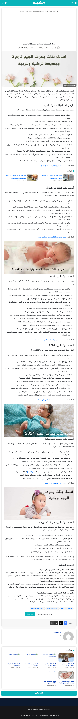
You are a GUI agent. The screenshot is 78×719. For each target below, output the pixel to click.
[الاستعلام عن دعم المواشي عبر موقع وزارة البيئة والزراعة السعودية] (32, 177)
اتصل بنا (58, 715)
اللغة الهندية (38, 535)
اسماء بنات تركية (52, 608)
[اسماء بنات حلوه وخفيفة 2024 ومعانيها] (66, 657)
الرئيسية (55, 11)
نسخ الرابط (30, 614)
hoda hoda (53, 48)
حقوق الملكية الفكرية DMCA (30, 715)
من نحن (20, 715)
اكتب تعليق (39, 693)
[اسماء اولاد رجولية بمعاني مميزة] (30, 657)
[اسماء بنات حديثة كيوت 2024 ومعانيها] (48, 657)
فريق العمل (52, 715)
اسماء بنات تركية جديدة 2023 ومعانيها (54, 166)
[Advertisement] (39, 27)
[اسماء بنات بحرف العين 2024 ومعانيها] (48, 675)
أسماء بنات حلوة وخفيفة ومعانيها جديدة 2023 (50, 340)
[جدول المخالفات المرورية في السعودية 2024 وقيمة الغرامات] (68, 177)
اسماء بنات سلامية (37, 608)
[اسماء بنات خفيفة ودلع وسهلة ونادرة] (12, 657)
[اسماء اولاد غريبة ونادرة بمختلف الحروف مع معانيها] (66, 675)
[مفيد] (39, 3)
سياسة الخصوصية (43, 715)
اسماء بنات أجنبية (66, 608)
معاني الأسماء (48, 11)
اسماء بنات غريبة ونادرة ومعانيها (55, 483)
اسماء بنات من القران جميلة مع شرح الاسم (52, 237)
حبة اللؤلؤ (30, 472)
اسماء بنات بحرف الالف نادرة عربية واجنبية (52, 400)
